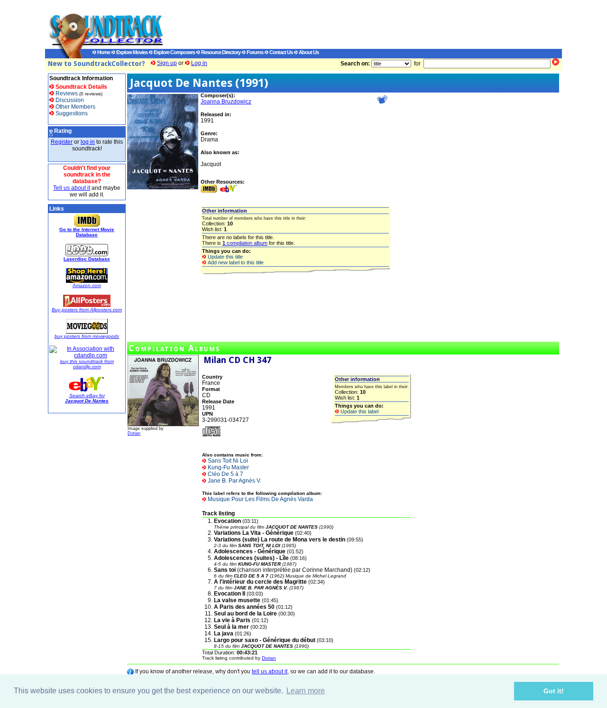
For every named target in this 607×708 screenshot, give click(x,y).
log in (88, 142)
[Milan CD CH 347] (163, 424)
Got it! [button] (553, 691)
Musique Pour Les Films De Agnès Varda (259, 499)
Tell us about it (71, 188)
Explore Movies (131, 52)
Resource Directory (220, 52)
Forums (254, 52)
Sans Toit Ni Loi (227, 460)
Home (103, 52)
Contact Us (280, 52)
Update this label (358, 411)
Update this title (224, 257)
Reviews (66, 93)
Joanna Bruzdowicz (226, 101)
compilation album (244, 243)
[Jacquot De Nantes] (162, 187)
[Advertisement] (353, 24)
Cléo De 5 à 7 (224, 474)
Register (62, 142)
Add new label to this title (235, 262)
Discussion (69, 100)
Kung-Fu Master (227, 467)
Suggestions (71, 113)
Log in (199, 63)
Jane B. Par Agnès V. (233, 480)
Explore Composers (174, 52)
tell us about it (269, 671)
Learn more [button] (305, 691)
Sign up (167, 63)
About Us (308, 52)
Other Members (74, 106)
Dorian (134, 433)
